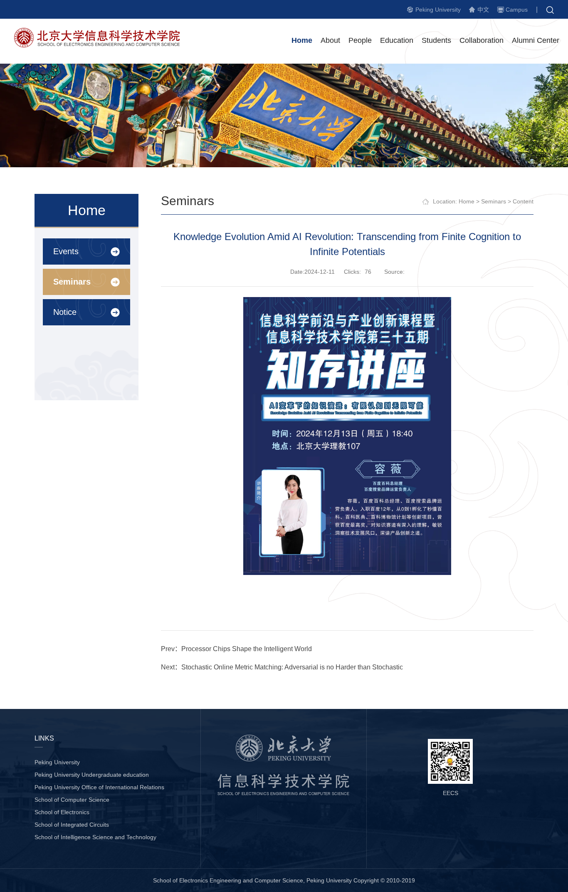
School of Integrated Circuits (72, 824)
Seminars (72, 281)
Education (396, 40)
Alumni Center (535, 40)
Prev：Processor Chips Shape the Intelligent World (236, 648)
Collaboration (481, 40)
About (330, 40)
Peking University (438, 9)
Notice (65, 312)
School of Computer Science (72, 799)
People (360, 40)
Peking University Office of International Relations (99, 787)
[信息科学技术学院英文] (101, 45)
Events (66, 251)
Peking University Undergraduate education (92, 774)
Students (436, 40)
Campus (517, 9)
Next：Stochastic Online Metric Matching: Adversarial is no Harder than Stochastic (282, 667)
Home (301, 40)
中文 (483, 9)
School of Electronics (62, 812)
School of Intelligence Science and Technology (95, 837)
